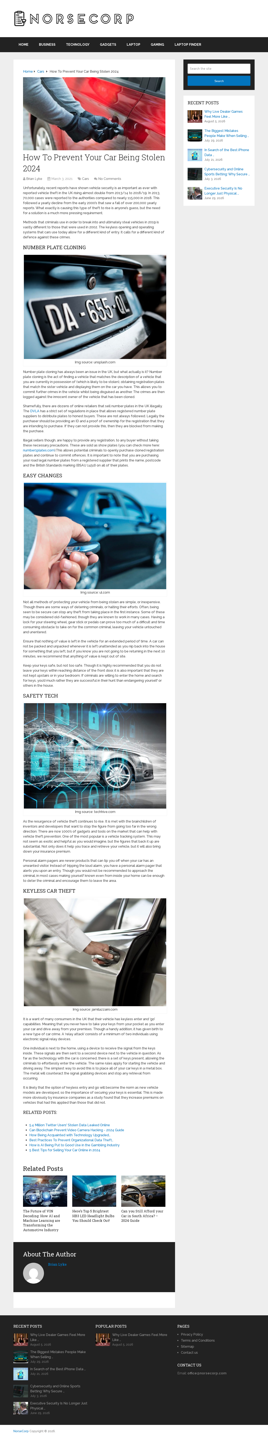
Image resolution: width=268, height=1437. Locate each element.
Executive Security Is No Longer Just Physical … (223, 190)
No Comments (109, 179)
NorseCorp (21, 1431)
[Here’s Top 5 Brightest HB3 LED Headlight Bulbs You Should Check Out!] (94, 1191)
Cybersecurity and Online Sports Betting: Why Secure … (227, 171)
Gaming (157, 45)
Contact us (189, 1353)
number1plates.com (38, 450)
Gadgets (108, 45)
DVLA (34, 411)
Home (23, 45)
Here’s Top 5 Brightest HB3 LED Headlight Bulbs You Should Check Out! (93, 1216)
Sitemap (187, 1347)
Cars (85, 179)
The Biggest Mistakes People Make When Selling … (226, 133)
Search (219, 81)
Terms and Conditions (198, 1340)
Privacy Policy (192, 1334)
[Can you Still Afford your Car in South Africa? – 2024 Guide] (143, 1191)
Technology (77, 45)
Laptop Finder (188, 45)
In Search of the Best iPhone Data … (226, 152)
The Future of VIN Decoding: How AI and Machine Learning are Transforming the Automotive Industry (41, 1220)
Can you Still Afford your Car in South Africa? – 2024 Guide (142, 1216)
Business (47, 45)
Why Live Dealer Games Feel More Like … (223, 114)
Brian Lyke (34, 179)
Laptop (133, 45)
